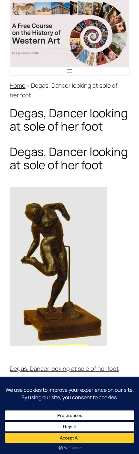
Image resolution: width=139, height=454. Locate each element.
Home (18, 85)
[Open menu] (69, 71)
